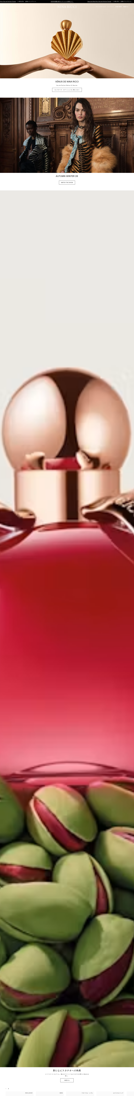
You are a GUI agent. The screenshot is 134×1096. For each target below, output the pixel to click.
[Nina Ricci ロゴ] (67, 7)
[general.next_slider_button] (8, 1088)
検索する (125, 6)
